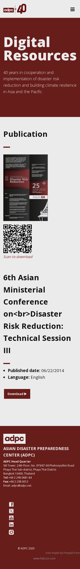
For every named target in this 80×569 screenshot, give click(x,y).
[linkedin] (11, 524)
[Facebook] (11, 504)
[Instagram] (11, 532)
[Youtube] (11, 518)
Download (16, 394)
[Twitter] (11, 511)
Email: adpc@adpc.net (17, 485)
